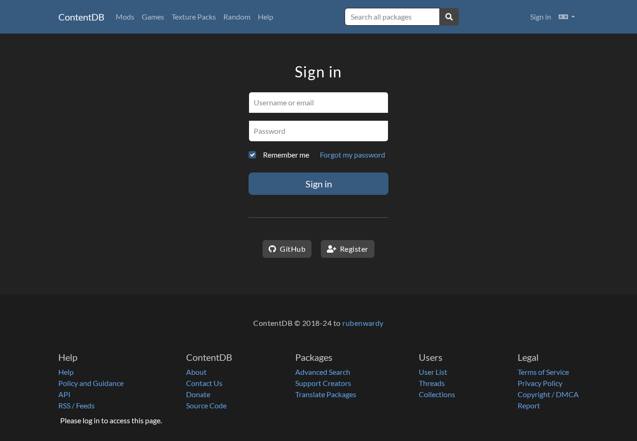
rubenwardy (363, 322)
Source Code (206, 405)
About (196, 371)
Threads (432, 383)
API (64, 394)
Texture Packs (194, 16)
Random (236, 16)
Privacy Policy (540, 383)
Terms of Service (543, 371)
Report (529, 405)
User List (433, 371)
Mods (125, 16)
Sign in (540, 16)
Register (353, 248)
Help (265, 16)
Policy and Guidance (91, 383)
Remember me (286, 154)
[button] (567, 16)
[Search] (449, 17)
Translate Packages (325, 394)
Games (153, 16)
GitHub (291, 248)
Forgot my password (352, 154)
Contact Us (204, 383)
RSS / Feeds (76, 405)
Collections (437, 394)
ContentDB (81, 16)
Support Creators (323, 383)
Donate (198, 394)
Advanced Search (322, 371)
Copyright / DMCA (548, 394)
